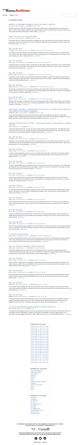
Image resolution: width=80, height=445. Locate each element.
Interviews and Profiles (36, 384)
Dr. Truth (33, 402)
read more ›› (42, 31)
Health (32, 380)
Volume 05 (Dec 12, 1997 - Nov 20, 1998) (39, 333)
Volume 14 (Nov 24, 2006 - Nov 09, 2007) (40, 347)
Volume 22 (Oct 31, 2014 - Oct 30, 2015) (39, 361)
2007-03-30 (37, 74)
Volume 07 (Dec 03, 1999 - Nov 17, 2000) (39, 336)
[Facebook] (36, 439)
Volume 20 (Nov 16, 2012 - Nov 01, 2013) (40, 357)
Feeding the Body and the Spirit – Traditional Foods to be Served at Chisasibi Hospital (40, 124)
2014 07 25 (34, 26)
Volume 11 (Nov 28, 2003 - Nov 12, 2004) (40, 342)
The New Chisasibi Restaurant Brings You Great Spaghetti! (32, 307)
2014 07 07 (34, 38)
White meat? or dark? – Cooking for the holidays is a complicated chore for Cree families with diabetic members (39, 110)
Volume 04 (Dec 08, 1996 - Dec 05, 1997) (39, 331)
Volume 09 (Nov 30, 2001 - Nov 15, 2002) (40, 339)
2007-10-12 (38, 50)
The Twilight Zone (35, 408)
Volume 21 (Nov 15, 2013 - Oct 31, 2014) (39, 359)
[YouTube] (45, 439)
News (32, 386)
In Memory (33, 383)
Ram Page (33, 405)
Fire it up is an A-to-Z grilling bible (23, 36)
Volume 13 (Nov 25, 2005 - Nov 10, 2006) (40, 346)
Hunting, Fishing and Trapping (38, 381)
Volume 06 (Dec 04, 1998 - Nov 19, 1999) (39, 334)
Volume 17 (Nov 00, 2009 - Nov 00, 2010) (40, 352)
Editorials (33, 375)
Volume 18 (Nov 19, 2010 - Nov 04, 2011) (40, 354)
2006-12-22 (37, 112)
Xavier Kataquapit (23, 236)
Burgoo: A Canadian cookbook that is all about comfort (32, 24)
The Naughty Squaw (36, 404)
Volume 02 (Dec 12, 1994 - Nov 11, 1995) (39, 328)
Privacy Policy (38, 442)
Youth (32, 389)
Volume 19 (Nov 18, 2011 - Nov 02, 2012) (40, 356)
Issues (4, 15)
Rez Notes (33, 407)
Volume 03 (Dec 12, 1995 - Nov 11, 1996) (39, 329)
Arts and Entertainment (36, 370)
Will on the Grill (16, 49)
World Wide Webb (35, 413)
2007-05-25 (35, 62)
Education (33, 377)
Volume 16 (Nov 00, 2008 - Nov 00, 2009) (40, 351)
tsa (19, 126)
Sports (32, 388)
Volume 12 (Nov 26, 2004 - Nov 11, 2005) (40, 344)
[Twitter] (40, 439)
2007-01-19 (37, 99)
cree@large (33, 399)
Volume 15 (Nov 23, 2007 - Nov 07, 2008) (40, 349)
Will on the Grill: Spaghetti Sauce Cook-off (26, 246)
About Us (13, 15)
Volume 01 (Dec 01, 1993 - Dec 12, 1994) (39, 326)
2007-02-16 (38, 86)
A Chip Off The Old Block (19, 234)
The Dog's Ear (34, 400)
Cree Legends (34, 374)
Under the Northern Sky (45, 236)
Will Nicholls (24, 50)
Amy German (21, 26)
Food (39, 26)
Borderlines (33, 397)
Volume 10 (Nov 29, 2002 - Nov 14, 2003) (40, 341)
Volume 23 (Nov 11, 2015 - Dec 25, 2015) (39, 362)
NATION (21, 308)
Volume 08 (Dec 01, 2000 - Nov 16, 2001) (39, 338)
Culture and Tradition (36, 372)
